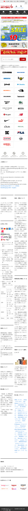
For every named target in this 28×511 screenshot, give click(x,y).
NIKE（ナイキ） (18, 399)
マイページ (16, 7)
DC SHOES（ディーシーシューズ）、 (20, 408)
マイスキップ (3, 13)
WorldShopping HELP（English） (9, 187)
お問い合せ (17, 13)
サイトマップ (24, 13)
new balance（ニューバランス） (20, 403)
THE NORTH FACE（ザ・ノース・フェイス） (21, 450)
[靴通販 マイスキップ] (7, 5)
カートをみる (21, 7)
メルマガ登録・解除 (7, 510)
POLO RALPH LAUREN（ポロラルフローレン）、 (20, 431)
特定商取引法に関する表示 (20, 508)
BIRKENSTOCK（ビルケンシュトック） (21, 443)
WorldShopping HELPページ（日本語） (10, 185)
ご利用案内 (10, 13)
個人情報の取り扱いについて (7, 508)
